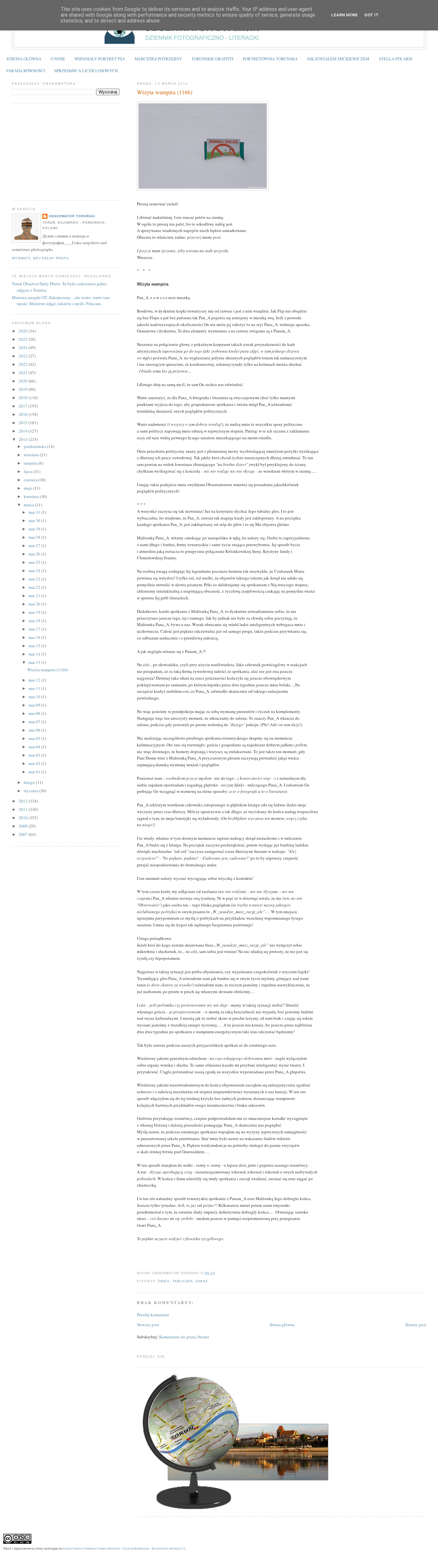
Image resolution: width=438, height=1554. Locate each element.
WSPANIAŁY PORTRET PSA (99, 59)
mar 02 (35, 763)
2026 (24, 331)
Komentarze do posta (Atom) (184, 1337)
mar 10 (35, 697)
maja (28, 488)
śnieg (164, 1281)
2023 (24, 356)
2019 (24, 389)
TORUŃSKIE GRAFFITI (212, 59)
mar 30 (35, 520)
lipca (28, 471)
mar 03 (35, 755)
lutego (30, 782)
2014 (24, 431)
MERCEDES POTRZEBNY (158, 59)
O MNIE (58, 59)
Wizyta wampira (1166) (164, 92)
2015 (24, 422)
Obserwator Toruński (72, 216)
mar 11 (35, 688)
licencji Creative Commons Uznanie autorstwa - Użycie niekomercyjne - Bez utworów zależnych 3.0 (124, 1548)
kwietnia (32, 496)
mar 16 (35, 637)
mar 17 (35, 629)
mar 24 (35, 570)
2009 (24, 826)
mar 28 (35, 537)
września (32, 455)
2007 (24, 834)
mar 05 (35, 738)
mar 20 (35, 604)
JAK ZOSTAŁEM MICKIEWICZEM (338, 59)
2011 (24, 809)
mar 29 (35, 529)
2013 (24, 439)
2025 (24, 339)
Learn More (344, 15)
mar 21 (35, 595)
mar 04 (35, 747)
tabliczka (183, 1281)
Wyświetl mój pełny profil (41, 258)
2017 (24, 406)
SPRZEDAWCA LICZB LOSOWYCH (86, 70)
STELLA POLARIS (395, 59)
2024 (24, 347)
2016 (24, 414)
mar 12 (35, 680)
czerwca (31, 480)
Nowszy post (148, 1324)
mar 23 (35, 579)
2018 (24, 397)
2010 (24, 817)
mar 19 (35, 612)
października (35, 446)
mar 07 (35, 722)
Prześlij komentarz (153, 1315)
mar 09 (35, 705)
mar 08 (35, 713)
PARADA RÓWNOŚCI (25, 70)
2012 (24, 801)
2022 (24, 364)
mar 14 (35, 654)
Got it (371, 15)
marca (29, 505)
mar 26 (35, 554)
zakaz (202, 1281)
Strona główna (282, 1324)
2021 (24, 372)
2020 (24, 381)
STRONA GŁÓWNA (23, 59)
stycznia (31, 791)
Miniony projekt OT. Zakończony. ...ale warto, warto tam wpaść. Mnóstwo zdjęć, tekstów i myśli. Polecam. (61, 301)
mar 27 (35, 545)
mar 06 (35, 730)
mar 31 (35, 512)
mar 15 (35, 645)
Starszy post (415, 1324)
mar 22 (35, 587)
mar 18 (35, 620)
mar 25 (35, 562)
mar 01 (35, 772)
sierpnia (31, 463)
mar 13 (35, 662)
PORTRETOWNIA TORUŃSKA (270, 59)
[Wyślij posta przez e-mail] (217, 1273)
